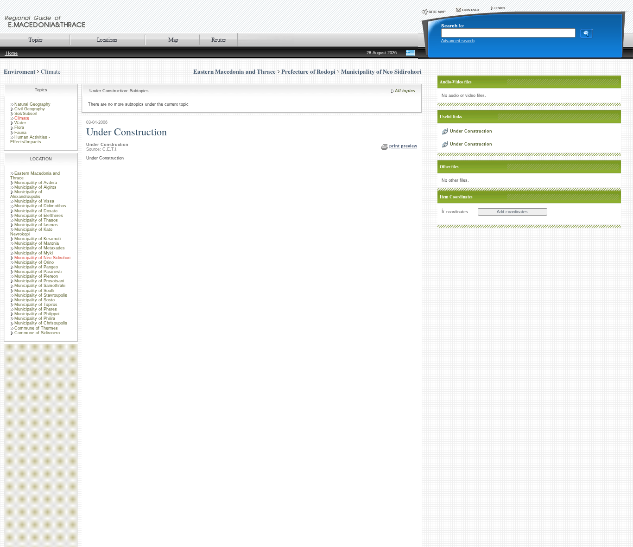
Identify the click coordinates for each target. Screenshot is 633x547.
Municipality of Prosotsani (39, 281)
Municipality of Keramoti (37, 238)
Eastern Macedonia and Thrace (35, 175)
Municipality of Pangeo (36, 267)
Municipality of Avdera (35, 182)
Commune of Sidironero (37, 333)
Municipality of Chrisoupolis (40, 323)
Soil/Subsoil (25, 113)
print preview (403, 146)
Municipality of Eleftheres (38, 215)
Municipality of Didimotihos (40, 206)
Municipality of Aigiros (35, 187)
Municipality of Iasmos (36, 225)
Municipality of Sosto (34, 300)
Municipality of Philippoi (36, 314)
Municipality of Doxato (35, 211)
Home (11, 53)
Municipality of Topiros (35, 304)
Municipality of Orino (34, 262)
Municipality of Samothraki (39, 285)
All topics (405, 91)
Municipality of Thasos (36, 220)
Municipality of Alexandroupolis (26, 194)
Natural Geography (32, 104)
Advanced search (458, 40)
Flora (19, 127)
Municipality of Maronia (36, 243)
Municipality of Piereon (36, 276)
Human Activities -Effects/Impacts (30, 139)
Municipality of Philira (34, 318)
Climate (51, 71)
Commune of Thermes (36, 328)
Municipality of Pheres (35, 309)
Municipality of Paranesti (38, 271)
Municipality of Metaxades (39, 248)
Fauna (20, 132)
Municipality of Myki (33, 253)
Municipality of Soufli (34, 290)
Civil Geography (29, 109)
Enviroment (19, 71)
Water (20, 123)
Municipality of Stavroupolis (40, 295)
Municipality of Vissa (34, 201)
